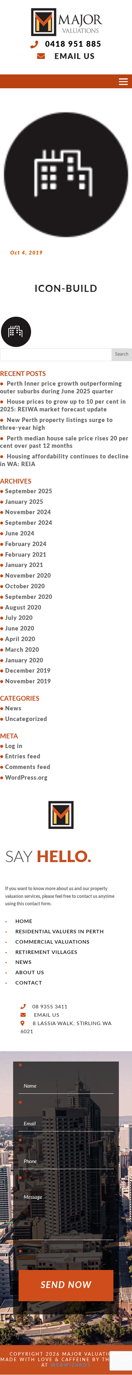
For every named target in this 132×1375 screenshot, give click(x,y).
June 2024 (19, 534)
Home (23, 921)
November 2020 (28, 576)
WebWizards (71, 1365)
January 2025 (24, 502)
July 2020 (19, 618)
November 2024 (28, 512)
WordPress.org (26, 778)
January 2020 (24, 661)
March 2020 (22, 650)
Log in (13, 746)
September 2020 (28, 597)
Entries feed (22, 757)
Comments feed (27, 767)
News (13, 709)
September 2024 (28, 523)
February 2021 (25, 555)
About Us (29, 972)
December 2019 (28, 671)
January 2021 (24, 565)
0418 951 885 (73, 44)
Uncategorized (26, 719)
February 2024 (25, 544)
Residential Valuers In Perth (59, 931)
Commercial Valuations (52, 942)
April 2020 (20, 639)
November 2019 (28, 682)
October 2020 (25, 587)
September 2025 (28, 492)
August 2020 (23, 608)
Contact (28, 983)
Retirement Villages (46, 952)
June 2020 (19, 629)
